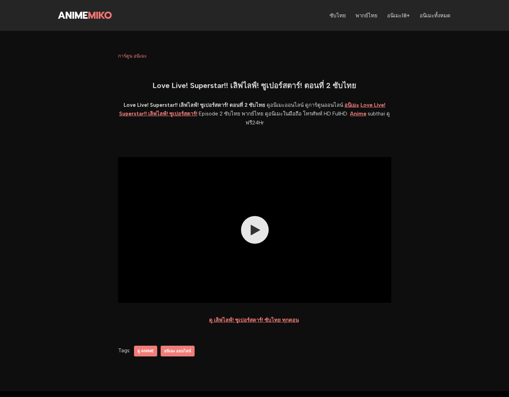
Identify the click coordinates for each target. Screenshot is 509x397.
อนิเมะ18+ (398, 15)
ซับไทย (338, 15)
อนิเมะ (352, 105)
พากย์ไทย (366, 15)
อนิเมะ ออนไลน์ (177, 350)
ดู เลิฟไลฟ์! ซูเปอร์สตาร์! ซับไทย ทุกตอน (254, 320)
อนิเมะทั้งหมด (435, 15)
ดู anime (145, 350)
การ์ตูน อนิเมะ (132, 56)
